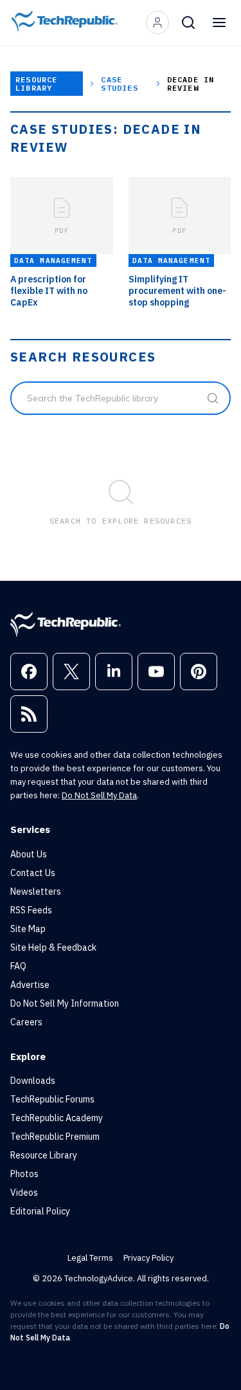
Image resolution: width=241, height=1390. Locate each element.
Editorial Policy (40, 1211)
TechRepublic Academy (56, 1118)
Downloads (32, 1080)
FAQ (18, 966)
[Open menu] (219, 22)
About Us (28, 854)
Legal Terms (90, 1257)
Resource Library (36, 84)
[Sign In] (157, 22)
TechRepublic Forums (52, 1099)
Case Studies (119, 84)
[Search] (188, 22)
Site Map (28, 929)
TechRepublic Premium (55, 1136)
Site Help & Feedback (53, 947)
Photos (24, 1174)
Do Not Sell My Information (64, 1003)
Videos (24, 1192)
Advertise (29, 985)
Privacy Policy (148, 1257)
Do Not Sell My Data (99, 795)
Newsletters (35, 891)
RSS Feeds (31, 910)
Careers (26, 1022)
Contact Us (32, 873)
